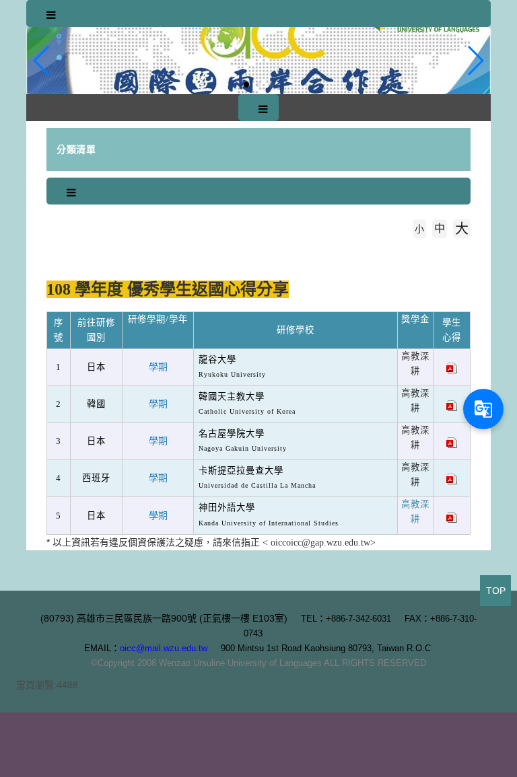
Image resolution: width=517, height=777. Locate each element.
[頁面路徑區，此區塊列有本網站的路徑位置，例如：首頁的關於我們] (49, 249)
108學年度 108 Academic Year (171, 249)
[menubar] (51, 15)
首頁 (72, 249)
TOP (496, 590)
